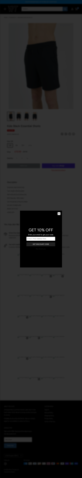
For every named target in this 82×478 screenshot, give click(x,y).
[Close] (59, 213)
